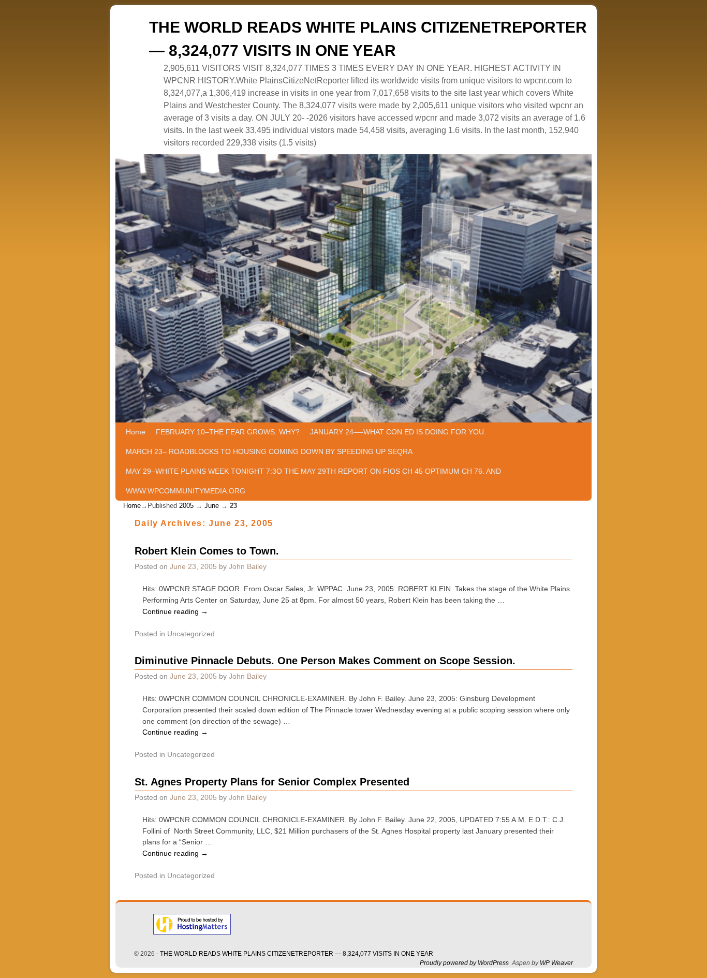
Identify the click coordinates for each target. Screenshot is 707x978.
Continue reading (175, 611)
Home (135, 432)
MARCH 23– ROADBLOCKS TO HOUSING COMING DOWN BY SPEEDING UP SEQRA (269, 451)
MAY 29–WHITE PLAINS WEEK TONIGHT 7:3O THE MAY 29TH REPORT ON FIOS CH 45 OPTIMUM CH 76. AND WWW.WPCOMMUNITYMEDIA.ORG (313, 481)
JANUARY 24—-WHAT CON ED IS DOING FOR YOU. (398, 432)
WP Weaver (556, 963)
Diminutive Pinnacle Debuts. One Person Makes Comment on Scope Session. (325, 660)
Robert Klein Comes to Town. (207, 551)
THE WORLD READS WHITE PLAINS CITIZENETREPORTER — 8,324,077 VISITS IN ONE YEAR (296, 953)
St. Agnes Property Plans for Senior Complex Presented (272, 781)
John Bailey (248, 566)
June (211, 505)
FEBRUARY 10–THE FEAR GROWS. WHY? (228, 432)
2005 (186, 505)
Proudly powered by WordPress (464, 963)
